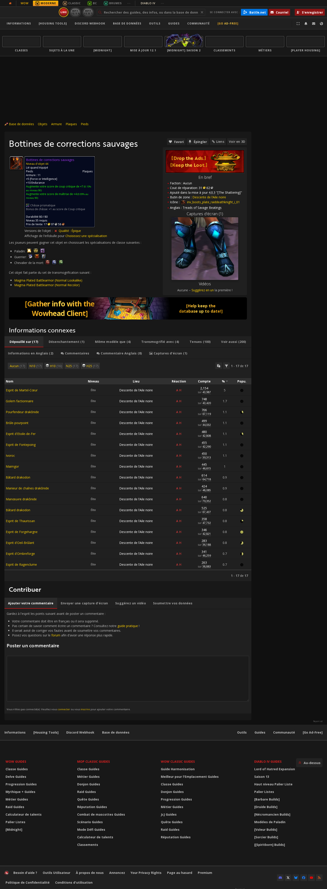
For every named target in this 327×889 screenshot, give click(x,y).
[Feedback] (313, 23)
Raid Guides (15, 807)
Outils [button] (154, 23)
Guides (174, 23)
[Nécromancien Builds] (272, 814)
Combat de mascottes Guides (101, 814)
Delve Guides (16, 776)
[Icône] (16, 163)
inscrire (85, 709)
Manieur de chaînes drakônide (27, 488)
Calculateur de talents (24, 814)
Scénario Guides (90, 822)
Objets (42, 124)
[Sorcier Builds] (266, 837)
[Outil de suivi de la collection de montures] (128, 308)
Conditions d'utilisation (74, 882)
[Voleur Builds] (265, 829)
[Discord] (280, 877)
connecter (64, 709)
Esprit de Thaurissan (20, 521)
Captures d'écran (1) (205, 213)
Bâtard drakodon (18, 477)
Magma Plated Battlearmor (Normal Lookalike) (48, 280)
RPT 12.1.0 (75, 12)
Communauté (198, 23)
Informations (19, 23)
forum (55, 635)
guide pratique (127, 626)
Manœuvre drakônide (21, 499)
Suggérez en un (203, 290)
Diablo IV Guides (268, 761)
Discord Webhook (90, 23)
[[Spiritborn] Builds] (269, 845)
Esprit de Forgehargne (22, 532)
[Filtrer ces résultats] (226, 365)
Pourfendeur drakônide (22, 412)
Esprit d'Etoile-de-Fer (21, 434)
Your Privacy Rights (146, 873)
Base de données (127, 23)
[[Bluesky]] (296, 877)
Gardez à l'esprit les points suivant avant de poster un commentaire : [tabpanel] (73, 661)
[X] (288, 877)
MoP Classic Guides (93, 761)
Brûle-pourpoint (17, 423)
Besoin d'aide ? (25, 873)
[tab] (23, 341)
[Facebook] (303, 877)
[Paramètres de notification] (306, 23)
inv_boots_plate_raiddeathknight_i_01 (213, 202)
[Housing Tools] (46, 732)
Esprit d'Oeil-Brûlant (20, 543)
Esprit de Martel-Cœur (22, 390)
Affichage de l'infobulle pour (44, 236)
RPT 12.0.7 (88, 12)
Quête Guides (88, 799)
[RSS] (319, 877)
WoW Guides (16, 761)
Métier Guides (17, 799)
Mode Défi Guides (91, 829)
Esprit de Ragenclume (21, 564)
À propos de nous (90, 873)
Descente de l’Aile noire (136, 390)
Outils (242, 732)
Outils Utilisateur (56, 873)
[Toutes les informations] (10, 3)
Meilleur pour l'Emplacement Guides (190, 776)
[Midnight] (14, 829)
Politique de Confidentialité (28, 882)
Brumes (115, 3)
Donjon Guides (88, 784)
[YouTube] (311, 877)
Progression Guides (21, 784)
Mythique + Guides (20, 792)
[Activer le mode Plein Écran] (298, 23)
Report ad (318, 721)
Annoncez (117, 873)
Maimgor (12, 466)
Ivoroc (10, 455)
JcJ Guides (169, 814)
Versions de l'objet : (38, 231)
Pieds (85, 124)
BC (95, 3)
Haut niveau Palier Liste (273, 784)
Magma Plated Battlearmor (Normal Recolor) (47, 285)
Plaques (71, 124)
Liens (220, 141)
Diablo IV (152, 3)
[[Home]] (29, 12)
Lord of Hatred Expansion (274, 769)
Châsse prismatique (42, 205)
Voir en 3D (237, 141)
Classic (74, 3)
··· (129, 3)
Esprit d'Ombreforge (20, 553)
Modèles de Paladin (269, 822)
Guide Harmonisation (178, 769)
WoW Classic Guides (178, 761)
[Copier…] (218, 365)
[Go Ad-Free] (228, 23)
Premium (205, 873)
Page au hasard (179, 873)
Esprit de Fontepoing (21, 444)
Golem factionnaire (19, 401)
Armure (56, 124)
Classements (87, 845)
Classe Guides (17, 769)
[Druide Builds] (265, 807)
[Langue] (321, 23)
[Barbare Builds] (267, 799)
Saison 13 (261, 776)
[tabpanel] (127, 470)
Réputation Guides (92, 807)
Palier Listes (15, 822)
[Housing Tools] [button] (53, 23)
